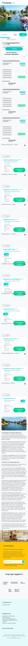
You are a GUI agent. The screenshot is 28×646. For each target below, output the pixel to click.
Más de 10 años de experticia (17, 590)
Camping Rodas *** (9, 398)
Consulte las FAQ (6, 604)
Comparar (7, 156)
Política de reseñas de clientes (9, 623)
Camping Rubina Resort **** (12, 160)
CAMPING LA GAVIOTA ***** (12, 190)
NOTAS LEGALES (6, 617)
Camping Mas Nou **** (11, 249)
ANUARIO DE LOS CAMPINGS (8, 616)
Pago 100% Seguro (10, 590)
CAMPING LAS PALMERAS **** (13, 279)
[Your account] (23, 2)
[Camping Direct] (8, 2)
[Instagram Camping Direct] (3, 608)
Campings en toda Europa (5, 583)
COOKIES (4, 621)
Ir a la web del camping (19, 170)
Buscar (14, 49)
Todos (8, 44)
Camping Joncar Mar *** (11, 339)
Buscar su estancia (24, 34)
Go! (23, 561)
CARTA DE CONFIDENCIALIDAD (9, 618)
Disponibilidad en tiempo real (14, 583)
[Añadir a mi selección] (25, 145)
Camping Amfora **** (10, 309)
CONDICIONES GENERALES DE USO (10, 620)
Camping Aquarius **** (11, 219)
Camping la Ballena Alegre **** (13, 368)
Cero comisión (22, 583)
